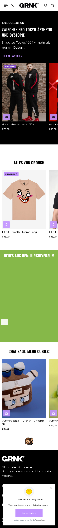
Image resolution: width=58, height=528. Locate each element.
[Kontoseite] (12, 5)
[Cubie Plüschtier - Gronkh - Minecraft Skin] (24, 388)
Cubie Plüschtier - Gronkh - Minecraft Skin (23, 422)
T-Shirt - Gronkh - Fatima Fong (19, 232)
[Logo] (29, 5)
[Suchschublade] (46, 5)
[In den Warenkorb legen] (4, 321)
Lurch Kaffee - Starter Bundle (18, 329)
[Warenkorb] (52, 5)
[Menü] (6, 5)
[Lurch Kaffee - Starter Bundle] (24, 294)
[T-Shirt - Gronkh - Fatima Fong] (24, 199)
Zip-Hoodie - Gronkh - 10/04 (18, 124)
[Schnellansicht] (6, 117)
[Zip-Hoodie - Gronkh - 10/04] (24, 92)
